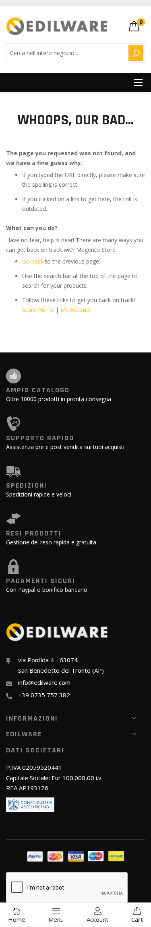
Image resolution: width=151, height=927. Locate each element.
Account (97, 919)
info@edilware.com (44, 682)
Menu (56, 919)
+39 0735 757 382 (44, 695)
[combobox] (66, 53)
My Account (75, 309)
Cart (137, 919)
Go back (32, 261)
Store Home (38, 309)
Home (16, 919)
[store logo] (57, 26)
